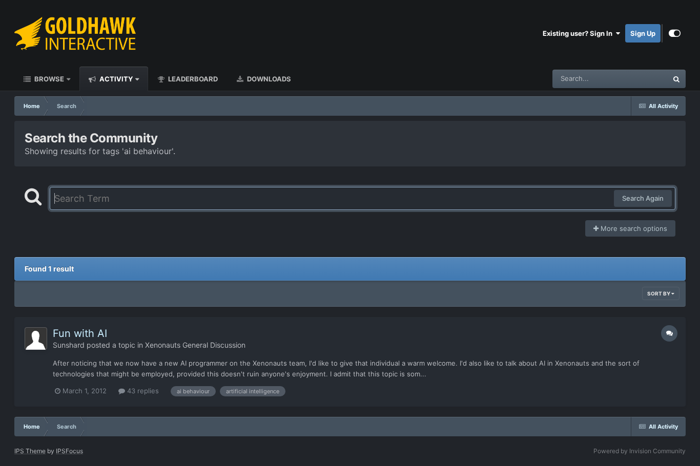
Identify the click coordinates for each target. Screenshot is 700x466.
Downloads (268, 79)
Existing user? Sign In (579, 33)
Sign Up (642, 33)
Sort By (659, 293)
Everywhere (636, 78)
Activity (115, 79)
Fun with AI (80, 333)
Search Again (643, 198)
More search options (633, 228)
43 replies (142, 391)
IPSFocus (69, 451)
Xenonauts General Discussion (195, 345)
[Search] (676, 79)
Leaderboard (192, 79)
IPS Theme (30, 451)
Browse (48, 79)
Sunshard (69, 345)
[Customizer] (675, 33)
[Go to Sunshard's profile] (36, 338)
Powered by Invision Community (639, 451)
